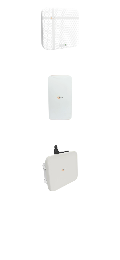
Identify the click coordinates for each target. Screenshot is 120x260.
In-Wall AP (60, 128)
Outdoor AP (60, 199)
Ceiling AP (60, 58)
